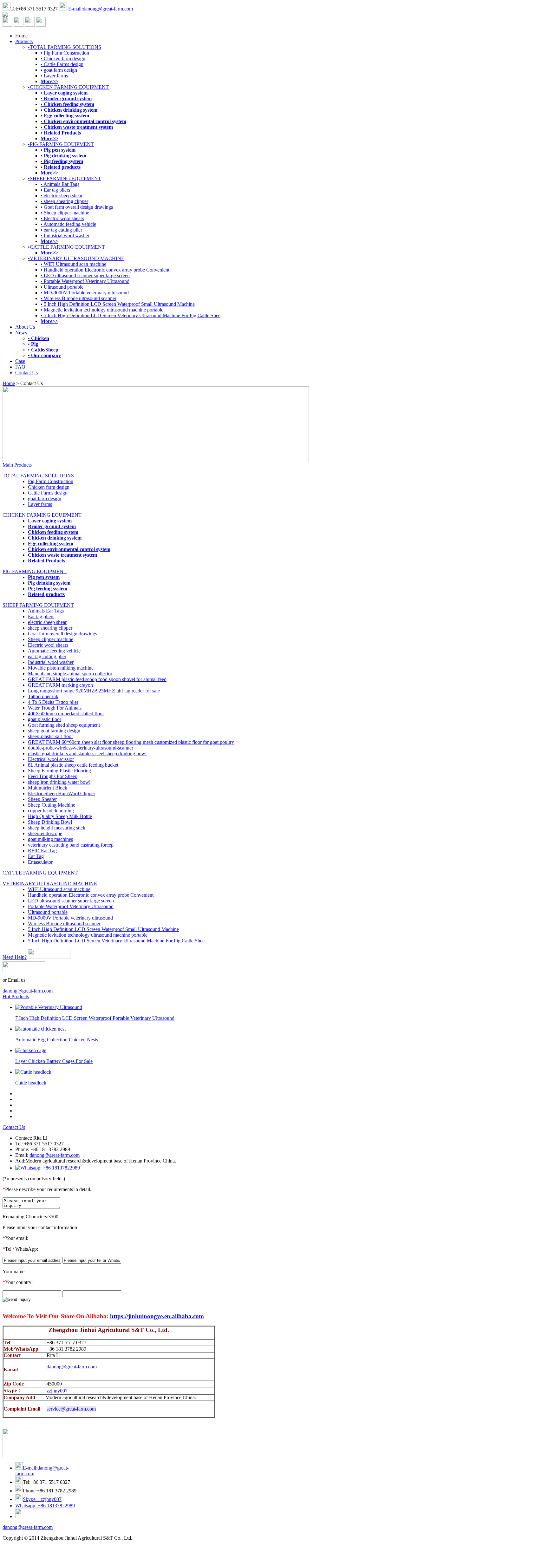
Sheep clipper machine (50, 639)
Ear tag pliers (41, 616)
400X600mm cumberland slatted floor (66, 713)
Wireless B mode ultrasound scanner (64, 923)
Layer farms (40, 504)
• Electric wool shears (62, 218)
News (21, 332)
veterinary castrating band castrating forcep (71, 845)
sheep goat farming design (54, 730)
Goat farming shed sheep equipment (64, 725)
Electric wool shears (48, 645)
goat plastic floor (44, 719)
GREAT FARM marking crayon (60, 685)
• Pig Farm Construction (65, 53)
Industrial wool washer (51, 662)
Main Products (17, 465)
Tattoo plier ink (43, 696)
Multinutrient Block (47, 787)
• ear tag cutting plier (61, 230)
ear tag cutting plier (47, 656)
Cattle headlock (30, 1082)
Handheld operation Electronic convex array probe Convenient (90, 895)
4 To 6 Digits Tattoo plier (53, 702)
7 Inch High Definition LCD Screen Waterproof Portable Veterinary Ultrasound (94, 1018)
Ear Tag (36, 856)
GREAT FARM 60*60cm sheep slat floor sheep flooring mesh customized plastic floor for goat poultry (131, 742)
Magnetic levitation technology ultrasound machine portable (87, 935)
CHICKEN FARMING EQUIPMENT (42, 515)
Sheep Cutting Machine (51, 805)
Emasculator (40, 862)
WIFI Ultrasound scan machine (59, 889)
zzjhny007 (57, 1390)
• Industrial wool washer (65, 235)
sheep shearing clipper (50, 628)
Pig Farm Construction (50, 481)
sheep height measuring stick (56, 827)
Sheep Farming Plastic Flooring (60, 770)
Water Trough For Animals (55, 708)
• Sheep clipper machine (65, 212)
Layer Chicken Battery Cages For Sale (54, 1061)
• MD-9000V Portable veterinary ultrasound (85, 292)
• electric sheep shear (61, 195)
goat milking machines (50, 839)
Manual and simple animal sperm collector (70, 673)
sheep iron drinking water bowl (59, 782)
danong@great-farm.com (28, 990)
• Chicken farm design (63, 58)
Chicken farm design (48, 487)
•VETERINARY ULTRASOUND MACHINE (76, 258)
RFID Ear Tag (42, 850)
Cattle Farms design (48, 492)
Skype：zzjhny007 (42, 1499)
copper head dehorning (51, 810)
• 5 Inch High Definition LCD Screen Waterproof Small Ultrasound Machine (118, 304)
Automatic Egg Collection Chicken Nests (56, 1039)
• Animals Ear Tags (60, 184)
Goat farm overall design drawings (62, 633)
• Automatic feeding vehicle (68, 224)
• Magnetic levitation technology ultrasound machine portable (102, 309)
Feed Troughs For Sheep (52, 776)
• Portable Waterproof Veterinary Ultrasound (85, 281)
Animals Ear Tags (46, 610)
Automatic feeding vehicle (54, 650)
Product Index (169, 1538)
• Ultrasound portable (62, 287)
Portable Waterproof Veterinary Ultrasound (71, 906)
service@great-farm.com (71, 1409)
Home (21, 35)
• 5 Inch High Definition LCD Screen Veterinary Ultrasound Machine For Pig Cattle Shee (130, 315)
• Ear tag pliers (55, 190)
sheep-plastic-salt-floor (50, 736)
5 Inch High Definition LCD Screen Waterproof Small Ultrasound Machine (103, 929)
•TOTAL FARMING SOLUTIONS (64, 47)
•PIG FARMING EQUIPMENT (61, 144)
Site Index (144, 1538)
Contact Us (26, 372)
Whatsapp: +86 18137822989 (45, 1505)
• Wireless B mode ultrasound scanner (78, 298)
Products (24, 41)
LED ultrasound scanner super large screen (71, 900)
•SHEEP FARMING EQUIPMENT (64, 178)
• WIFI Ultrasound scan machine (73, 264)
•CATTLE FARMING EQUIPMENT (66, 247)
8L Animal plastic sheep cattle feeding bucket (73, 765)
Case (20, 361)
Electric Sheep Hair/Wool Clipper (61, 793)
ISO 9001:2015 (200, 1538)
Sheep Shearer (42, 799)
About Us (25, 327)
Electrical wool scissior (51, 759)
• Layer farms (54, 75)
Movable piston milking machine (61, 668)
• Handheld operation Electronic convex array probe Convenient (105, 269)
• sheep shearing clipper (64, 201)
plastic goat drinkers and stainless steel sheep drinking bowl (87, 753)
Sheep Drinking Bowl (50, 822)
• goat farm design (59, 70)
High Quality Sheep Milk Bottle (60, 816)
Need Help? (15, 957)
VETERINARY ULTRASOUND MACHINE (50, 883)
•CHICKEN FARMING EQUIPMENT (68, 87)
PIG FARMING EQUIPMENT (35, 571)
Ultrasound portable (48, 912)
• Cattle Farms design (62, 64)
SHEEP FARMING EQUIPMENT (38, 605)
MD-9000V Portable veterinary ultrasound (70, 917)
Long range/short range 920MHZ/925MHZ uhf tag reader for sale (94, 690)
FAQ (20, 367)
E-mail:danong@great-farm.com (100, 8)
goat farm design (44, 498)
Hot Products (16, 996)
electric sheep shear (47, 622)
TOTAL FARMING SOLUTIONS (38, 475)
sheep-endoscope (45, 833)
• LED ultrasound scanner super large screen (85, 275)
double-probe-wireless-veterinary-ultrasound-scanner (80, 747)
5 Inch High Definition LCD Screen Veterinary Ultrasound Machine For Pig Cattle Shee (116, 940)
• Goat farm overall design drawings (77, 207)
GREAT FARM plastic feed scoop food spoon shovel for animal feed (97, 679)
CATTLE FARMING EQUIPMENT (40, 872)
